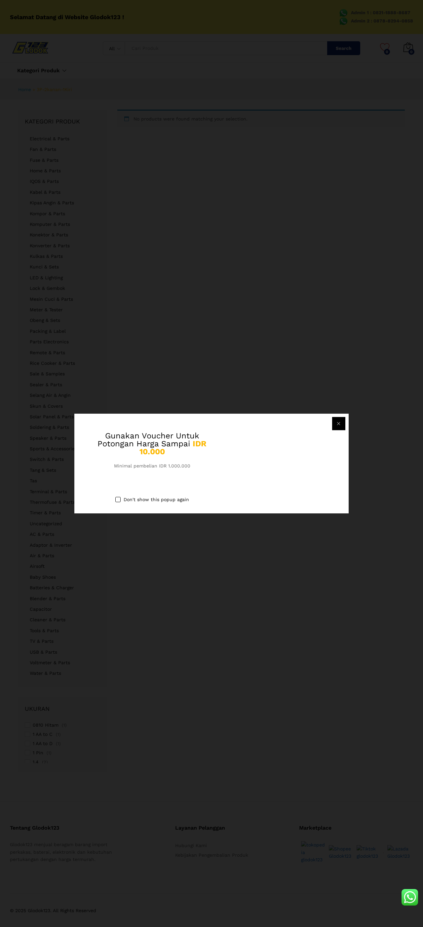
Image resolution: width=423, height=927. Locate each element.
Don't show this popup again (156, 499)
